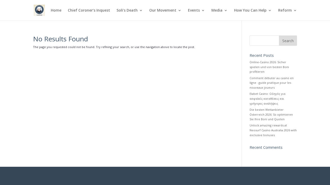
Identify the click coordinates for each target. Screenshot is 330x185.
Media (216, 10)
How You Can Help (250, 10)
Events (194, 10)
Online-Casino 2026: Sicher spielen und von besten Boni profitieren (269, 66)
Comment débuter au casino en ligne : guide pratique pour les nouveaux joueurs (272, 82)
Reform (285, 10)
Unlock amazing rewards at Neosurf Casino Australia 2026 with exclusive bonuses (273, 130)
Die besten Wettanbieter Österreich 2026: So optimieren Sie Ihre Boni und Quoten (271, 114)
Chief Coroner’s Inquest (89, 10)
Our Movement (162, 10)
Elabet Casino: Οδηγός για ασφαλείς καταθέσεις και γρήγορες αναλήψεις (267, 98)
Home (56, 10)
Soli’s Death (127, 10)
